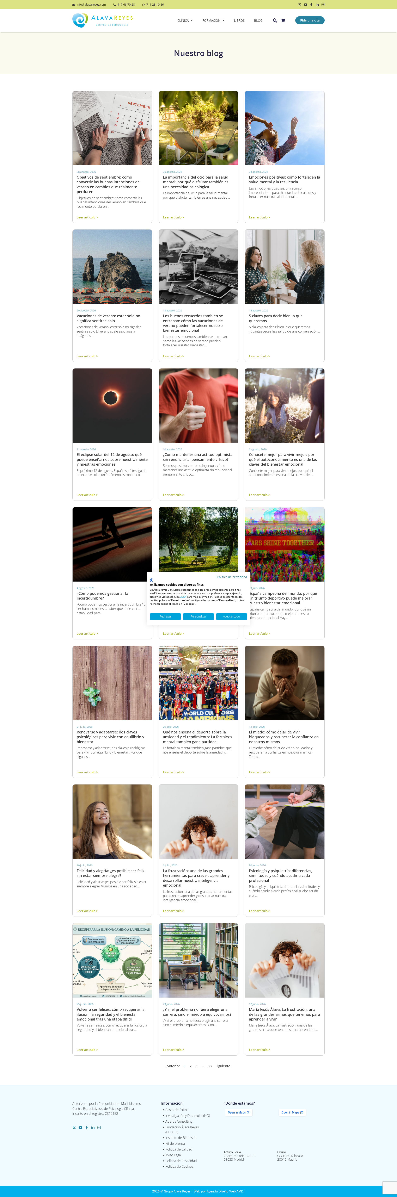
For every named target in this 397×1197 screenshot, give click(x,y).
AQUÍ (183, 596)
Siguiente (222, 1065)
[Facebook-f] (311, 4)
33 (210, 1065)
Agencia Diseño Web (221, 1191)
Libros (239, 20)
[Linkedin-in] (317, 4)
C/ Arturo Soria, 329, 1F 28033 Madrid (240, 1155)
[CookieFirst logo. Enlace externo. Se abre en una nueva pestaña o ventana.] (151, 580)
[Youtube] (305, 4)
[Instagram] (323, 4)
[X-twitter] (299, 4)
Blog (258, 20)
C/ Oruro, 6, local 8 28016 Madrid (290, 1155)
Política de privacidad (232, 577)
